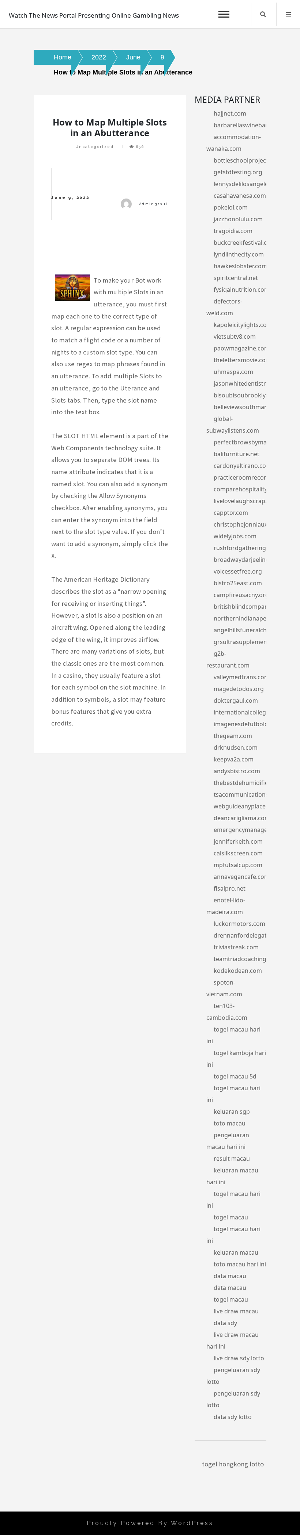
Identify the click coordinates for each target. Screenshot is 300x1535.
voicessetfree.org (238, 571)
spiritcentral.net (236, 278)
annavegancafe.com (242, 877)
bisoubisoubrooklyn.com (248, 395)
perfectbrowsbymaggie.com (253, 442)
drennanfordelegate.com (249, 935)
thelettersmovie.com (242, 360)
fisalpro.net (229, 888)
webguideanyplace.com (246, 806)
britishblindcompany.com (249, 607)
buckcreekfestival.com (245, 243)
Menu (288, 14)
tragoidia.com (233, 231)
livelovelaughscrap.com (246, 501)
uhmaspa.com (233, 372)
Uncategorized (94, 147)
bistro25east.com (238, 583)
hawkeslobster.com (240, 266)
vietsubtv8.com (235, 336)
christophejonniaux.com (247, 524)
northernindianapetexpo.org (253, 618)
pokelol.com (231, 207)
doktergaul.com (236, 700)
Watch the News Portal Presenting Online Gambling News (94, 15)
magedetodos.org (239, 689)
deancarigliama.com (242, 818)
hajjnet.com (230, 113)
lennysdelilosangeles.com (249, 184)
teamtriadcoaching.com (247, 959)
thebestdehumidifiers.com (250, 783)
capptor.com (231, 513)
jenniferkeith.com (238, 841)
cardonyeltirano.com (242, 466)
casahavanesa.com (240, 196)
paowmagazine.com (242, 348)
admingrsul (153, 204)
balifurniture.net (236, 454)
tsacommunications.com (248, 794)
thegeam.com (233, 736)
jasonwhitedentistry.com (248, 383)
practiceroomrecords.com (250, 477)
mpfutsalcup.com (238, 865)
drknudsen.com (236, 747)
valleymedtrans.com (242, 677)
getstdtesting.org (238, 172)
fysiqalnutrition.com (242, 289)
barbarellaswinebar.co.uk (248, 125)
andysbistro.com (237, 771)
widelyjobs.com (235, 536)
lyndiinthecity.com (239, 254)
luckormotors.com (239, 924)
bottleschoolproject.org (247, 160)
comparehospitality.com (247, 489)
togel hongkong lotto (233, 1464)
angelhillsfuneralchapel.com (253, 630)
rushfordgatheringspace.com (255, 548)
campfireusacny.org (241, 595)
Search (263, 14)
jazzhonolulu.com (238, 219)
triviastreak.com (236, 947)
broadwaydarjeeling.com (248, 560)
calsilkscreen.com (238, 853)
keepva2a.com (234, 759)
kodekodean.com (238, 971)
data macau (230, 1276)
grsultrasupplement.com (248, 642)
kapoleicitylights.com (243, 325)
